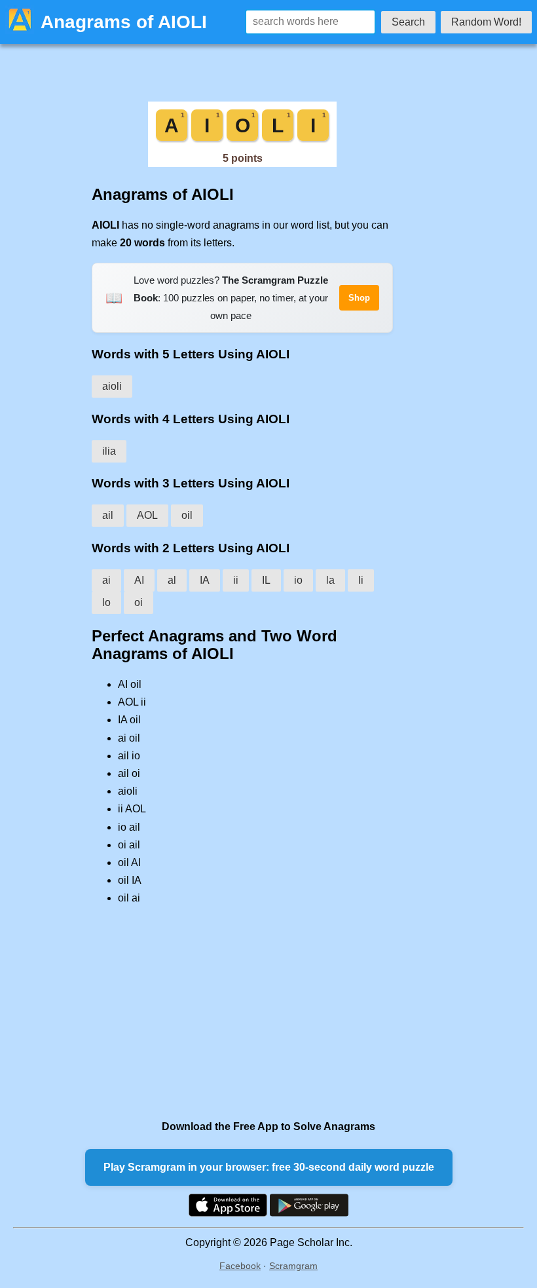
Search (408, 22)
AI (139, 580)
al (172, 580)
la (330, 580)
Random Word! (486, 22)
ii (235, 580)
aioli (112, 386)
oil (187, 515)
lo (106, 602)
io (298, 580)
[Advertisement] (242, 1012)
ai (106, 580)
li (360, 580)
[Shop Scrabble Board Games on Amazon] (242, 163)
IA (205, 580)
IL (266, 580)
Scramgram (293, 1265)
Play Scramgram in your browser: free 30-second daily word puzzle (268, 1167)
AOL (147, 515)
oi (138, 602)
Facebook (240, 1265)
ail (107, 515)
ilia (109, 451)
